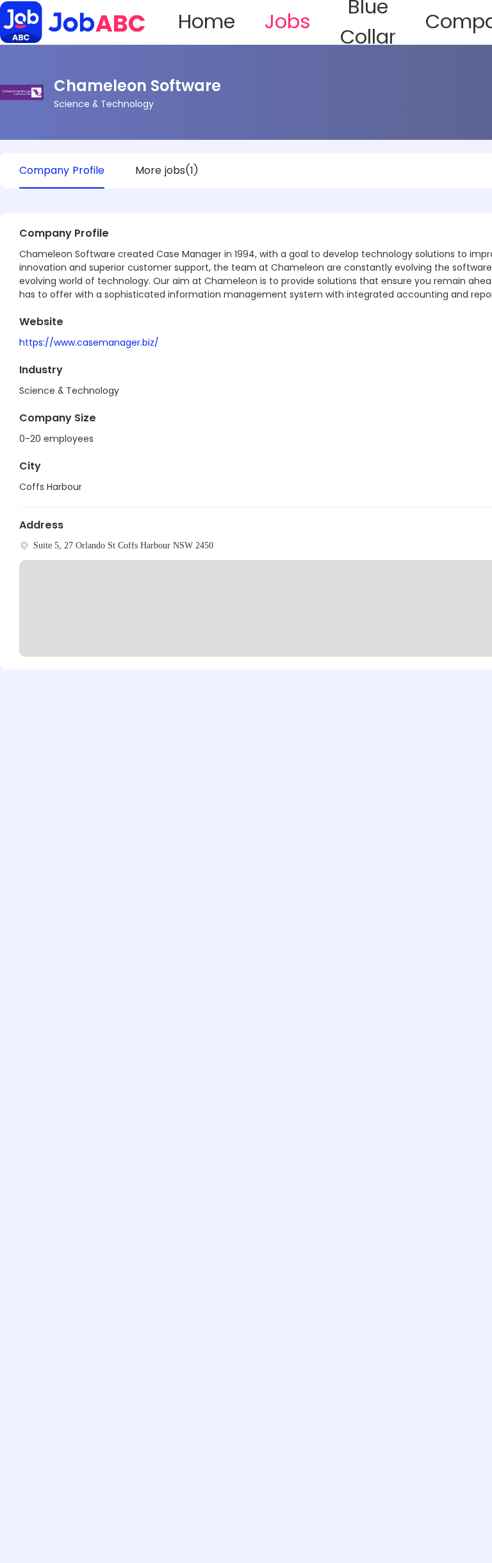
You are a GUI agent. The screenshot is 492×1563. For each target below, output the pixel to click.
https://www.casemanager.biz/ (89, 342)
